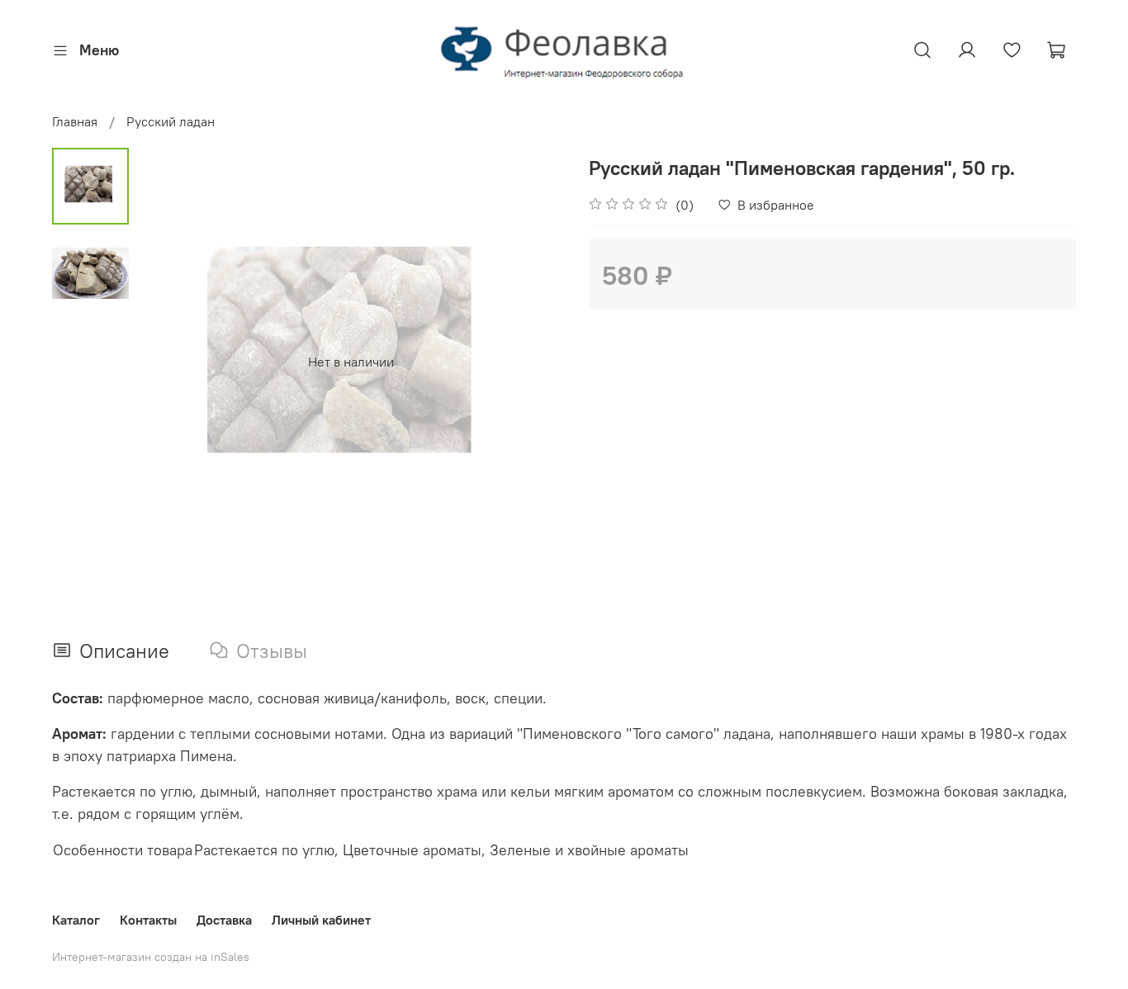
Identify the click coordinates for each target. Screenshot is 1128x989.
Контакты (148, 919)
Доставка (224, 919)
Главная (74, 121)
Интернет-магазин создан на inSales (150, 956)
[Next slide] (531, 361)
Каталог (76, 919)
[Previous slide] (170, 361)
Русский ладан (170, 121)
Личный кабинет (321, 919)
